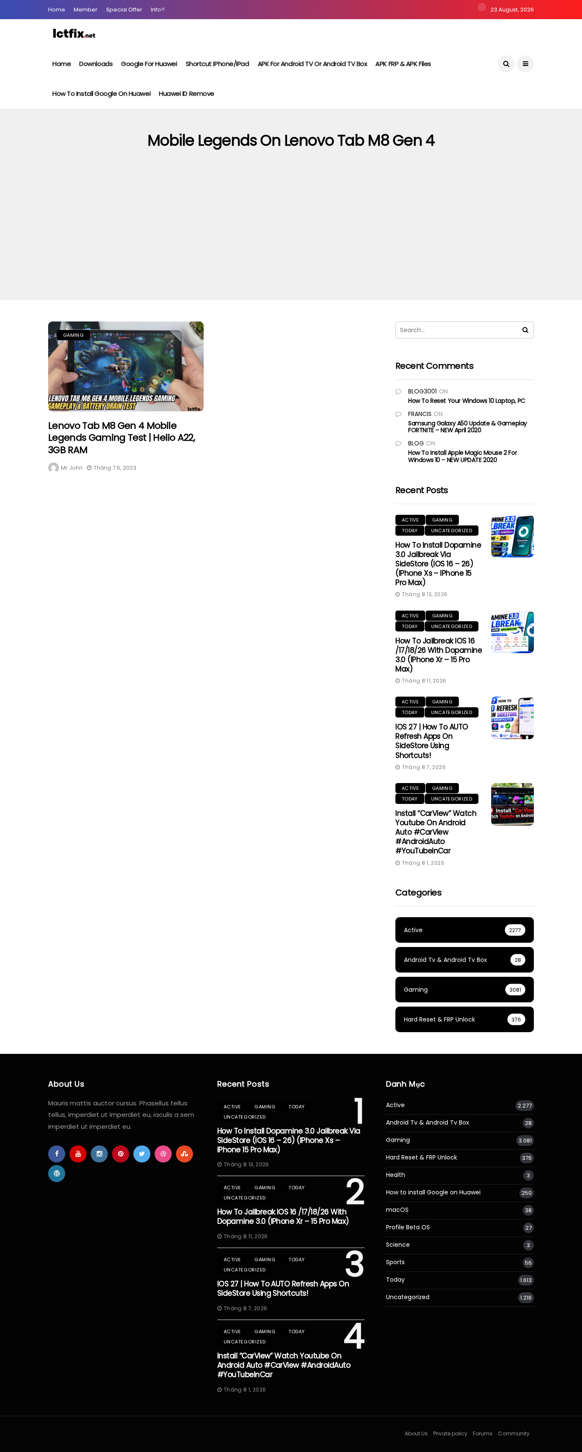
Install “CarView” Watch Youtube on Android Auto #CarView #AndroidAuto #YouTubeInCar (435, 832)
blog (416, 443)
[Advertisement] (291, 236)
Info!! (157, 10)
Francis (420, 414)
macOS (397, 1210)
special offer (124, 10)
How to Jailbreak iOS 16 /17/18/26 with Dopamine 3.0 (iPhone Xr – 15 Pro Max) (438, 655)
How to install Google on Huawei (101, 93)
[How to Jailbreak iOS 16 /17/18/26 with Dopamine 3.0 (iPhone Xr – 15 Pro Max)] (512, 632)
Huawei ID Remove (186, 93)
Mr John (72, 468)
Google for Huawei (149, 63)
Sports (395, 1262)
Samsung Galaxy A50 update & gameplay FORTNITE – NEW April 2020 (467, 427)
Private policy (450, 1433)
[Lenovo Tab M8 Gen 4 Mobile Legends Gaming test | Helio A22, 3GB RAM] (126, 366)
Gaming (73, 335)
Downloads (95, 63)
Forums (483, 1433)
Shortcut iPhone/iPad (217, 63)
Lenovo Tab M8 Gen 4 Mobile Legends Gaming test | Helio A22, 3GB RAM (121, 437)
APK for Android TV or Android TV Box (312, 63)
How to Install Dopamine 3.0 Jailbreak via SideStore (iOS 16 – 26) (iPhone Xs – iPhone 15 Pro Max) (438, 564)
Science (398, 1244)
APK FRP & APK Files (403, 63)
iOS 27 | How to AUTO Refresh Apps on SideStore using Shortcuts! (431, 741)
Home (56, 10)
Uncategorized (451, 530)
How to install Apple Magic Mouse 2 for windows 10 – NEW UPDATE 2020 (462, 456)
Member (86, 10)
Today (410, 530)
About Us (416, 1433)
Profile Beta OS (408, 1227)
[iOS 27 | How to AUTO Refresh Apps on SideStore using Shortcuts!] (512, 718)
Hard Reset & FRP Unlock (421, 1157)
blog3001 (422, 391)
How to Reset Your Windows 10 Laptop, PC (466, 400)
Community (514, 1433)
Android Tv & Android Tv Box (427, 1122)
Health (395, 1175)
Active (410, 520)
